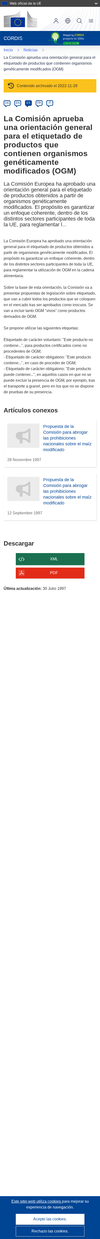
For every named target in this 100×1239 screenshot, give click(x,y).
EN (18, 103)
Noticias (31, 50)
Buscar (79, 20)
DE (7, 103)
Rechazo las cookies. (50, 1231)
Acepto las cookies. (50, 1219)
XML (54, 559)
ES (28, 103)
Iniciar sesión (56, 20)
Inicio (8, 50)
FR (39, 103)
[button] (67, 20)
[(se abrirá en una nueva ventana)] (20, 19)
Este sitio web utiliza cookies (36, 1201)
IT (50, 103)
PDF (54, 573)
